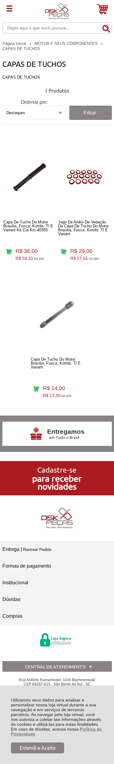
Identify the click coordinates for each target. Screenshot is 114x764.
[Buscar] (106, 27)
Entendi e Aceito (38, 748)
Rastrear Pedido (37, 549)
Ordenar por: (34, 102)
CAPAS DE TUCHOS (21, 48)
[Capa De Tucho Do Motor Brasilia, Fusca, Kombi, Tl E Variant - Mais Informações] (57, 314)
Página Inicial (14, 43)
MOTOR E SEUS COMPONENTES (67, 43)
